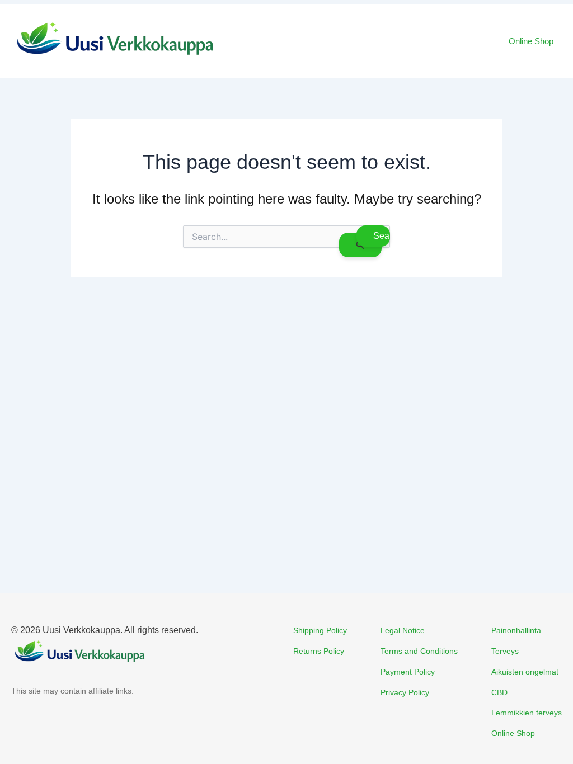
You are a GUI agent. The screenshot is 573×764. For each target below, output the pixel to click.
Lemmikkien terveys (526, 712)
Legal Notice (403, 630)
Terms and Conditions (419, 651)
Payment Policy (408, 671)
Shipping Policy (320, 630)
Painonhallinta (516, 630)
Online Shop (531, 41)
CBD (499, 692)
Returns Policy (318, 651)
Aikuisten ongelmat (524, 671)
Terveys (505, 651)
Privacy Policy (405, 692)
